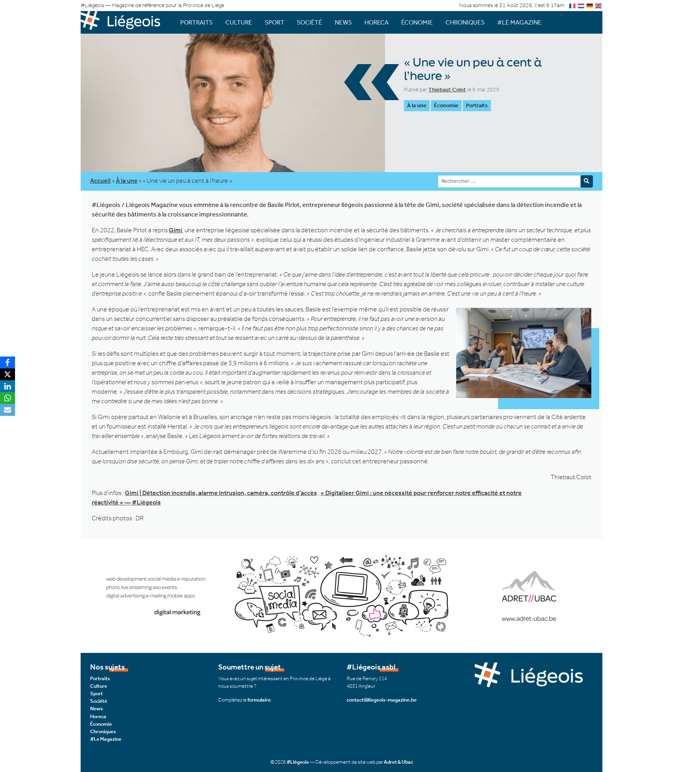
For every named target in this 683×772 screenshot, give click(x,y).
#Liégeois (298, 762)
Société (309, 22)
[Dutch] (581, 5)
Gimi (175, 230)
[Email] (7, 410)
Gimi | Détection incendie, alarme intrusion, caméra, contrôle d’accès (221, 493)
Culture (238, 22)
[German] (590, 5)
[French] (572, 5)
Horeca (376, 22)
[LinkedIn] (7, 386)
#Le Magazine (519, 22)
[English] (598, 5)
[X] (7, 374)
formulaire (259, 700)
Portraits (196, 22)
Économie (417, 22)
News (343, 22)
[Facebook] (7, 362)
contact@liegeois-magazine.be (382, 700)
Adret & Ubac (398, 762)
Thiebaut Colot (447, 89)
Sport (274, 22)
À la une (416, 105)
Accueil (100, 180)
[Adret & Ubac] (341, 595)
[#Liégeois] (124, 22)
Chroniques (465, 22)
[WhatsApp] (7, 398)
